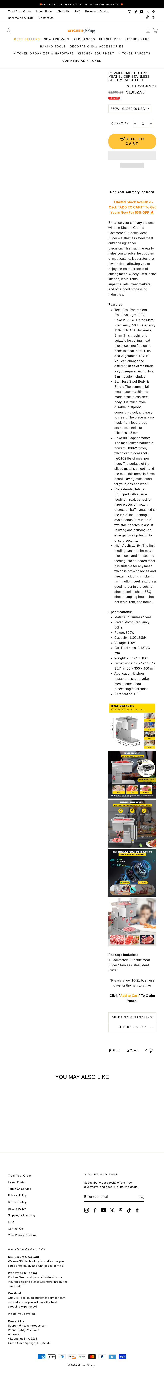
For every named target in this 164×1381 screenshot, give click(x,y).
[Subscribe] (141, 1197)
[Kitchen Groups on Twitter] (112, 1210)
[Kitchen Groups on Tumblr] (137, 1210)
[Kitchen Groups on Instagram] (86, 1210)
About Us (63, 11)
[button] (132, 155)
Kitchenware (137, 39)
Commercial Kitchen (82, 60)
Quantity (120, 123)
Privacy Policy (17, 1195)
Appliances (84, 39)
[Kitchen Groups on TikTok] (129, 1210)
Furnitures (110, 39)
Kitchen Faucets (134, 53)
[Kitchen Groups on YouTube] (103, 1210)
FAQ (77, 11)
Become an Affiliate (21, 17)
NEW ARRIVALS (57, 39)
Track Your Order (19, 11)
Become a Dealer (96, 11)
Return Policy (132, 1027)
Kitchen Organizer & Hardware (44, 53)
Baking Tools (53, 46)
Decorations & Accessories (97, 46)
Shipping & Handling (132, 1017)
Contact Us (46, 17)
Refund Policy (17, 1202)
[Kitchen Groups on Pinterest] (120, 1210)
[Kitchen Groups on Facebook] (95, 1210)
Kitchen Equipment (96, 53)
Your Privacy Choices (22, 1235)
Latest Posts (44, 11)
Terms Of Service (19, 1188)
